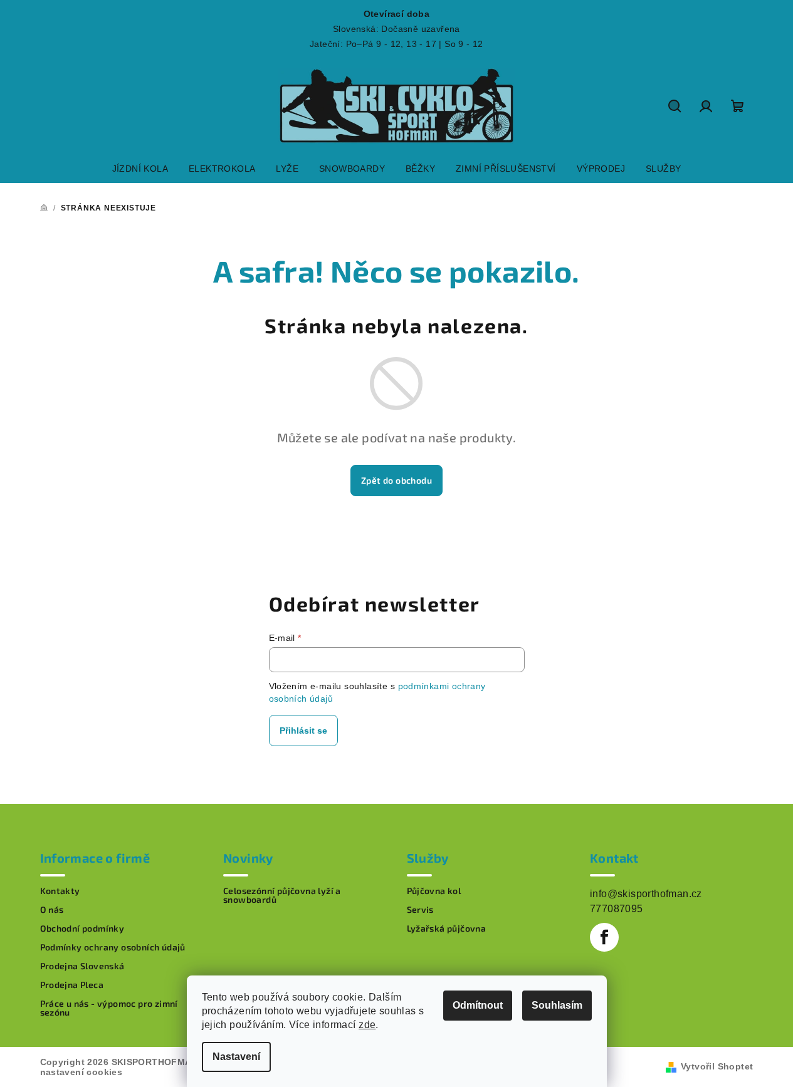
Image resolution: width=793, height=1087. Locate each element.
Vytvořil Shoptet (717, 1066)
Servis (420, 909)
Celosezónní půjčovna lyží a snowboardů (282, 895)
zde (367, 1024)
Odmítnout (478, 1005)
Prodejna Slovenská (82, 966)
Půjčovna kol (434, 891)
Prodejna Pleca (72, 984)
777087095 (616, 908)
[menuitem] (140, 168)
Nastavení (236, 1056)
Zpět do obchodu (396, 480)
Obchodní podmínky (82, 928)
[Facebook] (604, 937)
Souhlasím (557, 1005)
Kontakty (60, 891)
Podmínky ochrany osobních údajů (113, 947)
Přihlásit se (303, 731)
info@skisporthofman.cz (646, 893)
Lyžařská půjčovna (446, 928)
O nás (52, 909)
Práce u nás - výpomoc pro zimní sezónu (109, 1008)
